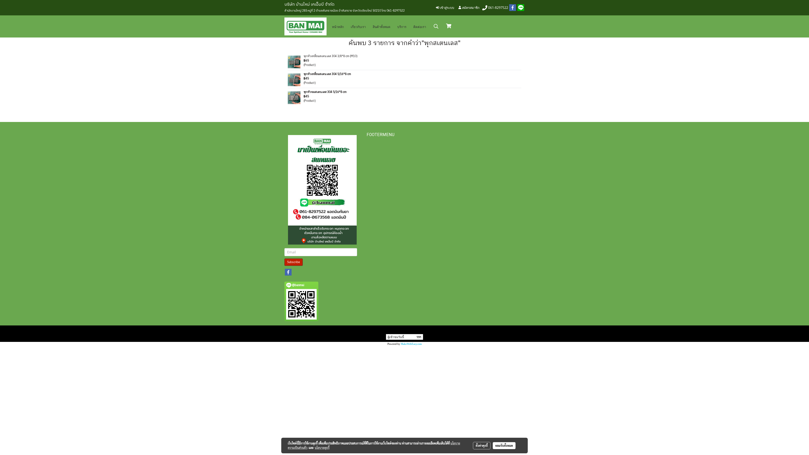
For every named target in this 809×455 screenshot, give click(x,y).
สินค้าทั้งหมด (381, 26)
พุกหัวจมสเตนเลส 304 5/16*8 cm (325, 92)
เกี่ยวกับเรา (358, 26)
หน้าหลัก (338, 26)
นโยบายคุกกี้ (322, 448)
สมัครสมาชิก (470, 8)
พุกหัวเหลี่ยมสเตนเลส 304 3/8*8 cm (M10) (331, 56)
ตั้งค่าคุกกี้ (482, 445)
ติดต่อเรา (419, 26)
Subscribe (293, 262)
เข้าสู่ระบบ (446, 8)
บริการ (401, 26)
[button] (436, 26)
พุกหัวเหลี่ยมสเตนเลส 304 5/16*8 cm (327, 74)
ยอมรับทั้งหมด (504, 445)
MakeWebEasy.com (411, 344)
